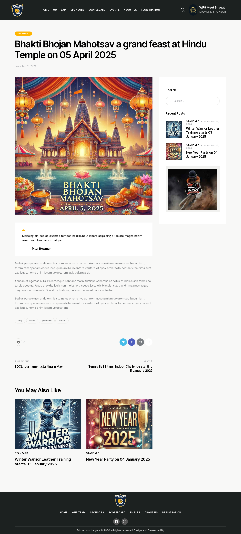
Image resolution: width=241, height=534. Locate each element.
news (32, 320)
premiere (46, 320)
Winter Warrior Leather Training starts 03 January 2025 (43, 461)
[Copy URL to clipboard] (148, 342)
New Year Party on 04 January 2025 (118, 459)
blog (20, 320)
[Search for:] (193, 101)
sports (62, 320)
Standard (23, 33)
